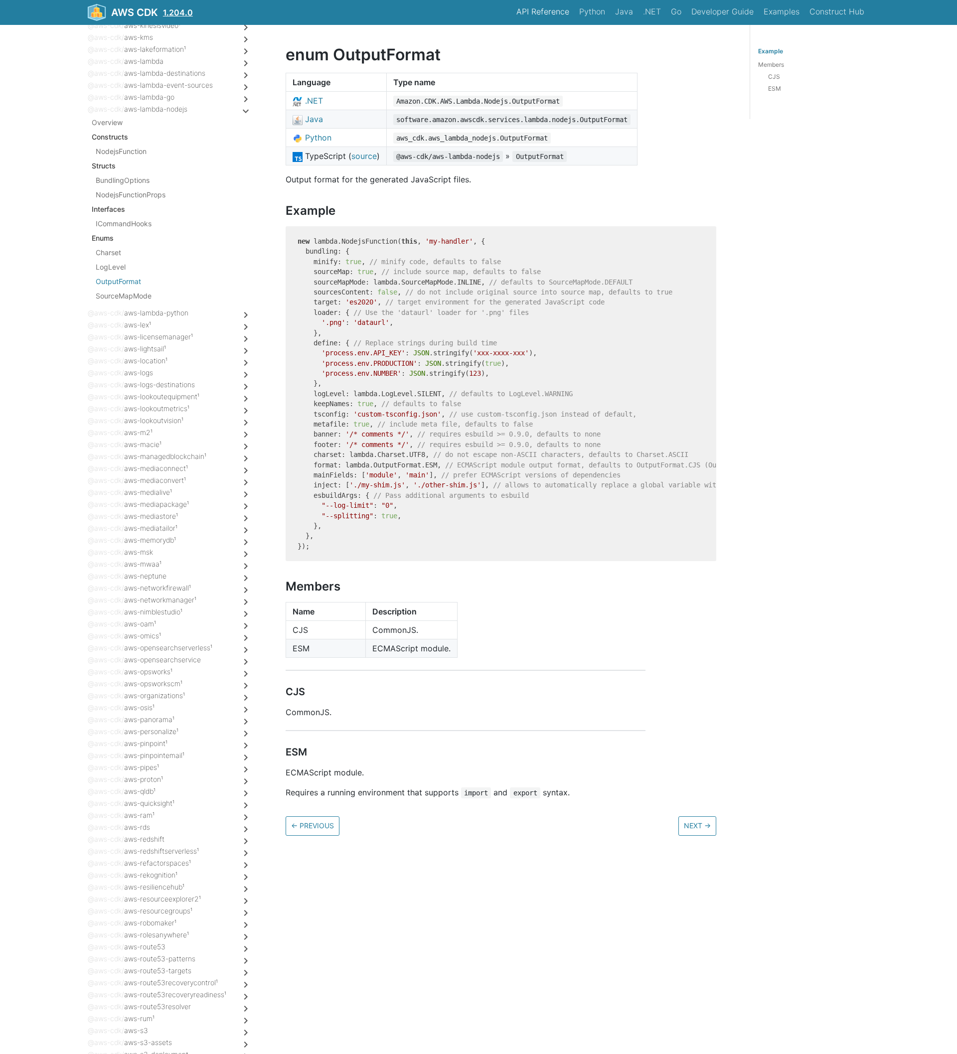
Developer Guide (722, 11)
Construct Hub (836, 11)
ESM (774, 88)
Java (624, 11)
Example (770, 51)
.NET (652, 11)
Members (771, 64)
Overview (107, 122)
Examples (781, 11)
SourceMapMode (124, 296)
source (364, 156)
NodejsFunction (121, 151)
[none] (281, 54)
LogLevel (111, 267)
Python (592, 11)
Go (676, 11)
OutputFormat (118, 281)
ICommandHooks (124, 223)
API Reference (542, 11)
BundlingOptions (123, 180)
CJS (774, 76)
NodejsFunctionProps (130, 194)
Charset (108, 252)
